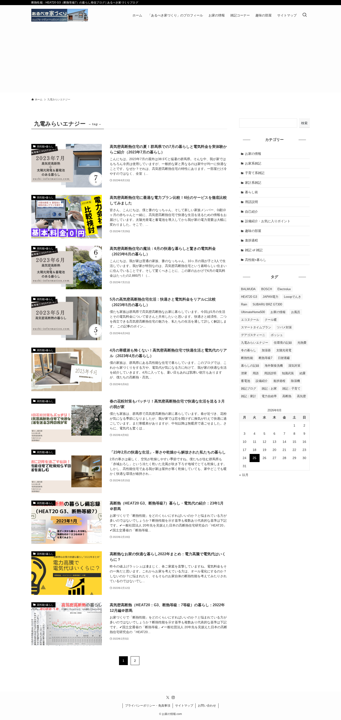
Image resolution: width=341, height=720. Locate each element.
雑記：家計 (248, 396)
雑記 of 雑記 (254, 250)
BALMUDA (248, 289)
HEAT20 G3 (249, 296)
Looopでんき (292, 296)
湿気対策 (294, 365)
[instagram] (173, 697)
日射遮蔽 (284, 358)
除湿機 (295, 381)
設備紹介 (262, 381)
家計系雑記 (253, 182)
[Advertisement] (170, 60)
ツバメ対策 (284, 327)
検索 (304, 123)
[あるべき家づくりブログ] (59, 15)
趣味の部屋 (253, 231)
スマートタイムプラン (256, 327)
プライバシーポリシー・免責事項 (147, 705)
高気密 (301, 396)
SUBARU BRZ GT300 (267, 304)
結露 (302, 373)
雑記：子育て (291, 388)
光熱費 (301, 342)
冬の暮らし (248, 350)
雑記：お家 (269, 388)
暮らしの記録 (250, 365)
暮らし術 (251, 192)
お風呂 (295, 312)
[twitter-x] (168, 697)
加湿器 (266, 350)
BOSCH (266, 289)
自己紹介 (251, 211)
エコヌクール (250, 319)
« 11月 (243, 475)
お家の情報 (253, 153)
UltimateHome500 (253, 312)
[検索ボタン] (304, 15)
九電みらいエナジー (254, 342)
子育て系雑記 (254, 173)
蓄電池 (245, 381)
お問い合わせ (207, 705)
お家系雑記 (253, 163)
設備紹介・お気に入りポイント (267, 221)
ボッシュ (277, 335)
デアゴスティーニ (253, 335)
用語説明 (251, 202)
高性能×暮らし (255, 260)
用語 (256, 373)
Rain (244, 304)
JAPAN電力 (270, 296)
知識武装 (288, 373)
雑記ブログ (248, 388)
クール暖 (271, 319)
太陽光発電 (283, 350)
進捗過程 (251, 240)
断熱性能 (247, 358)
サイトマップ (184, 705)
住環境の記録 (283, 342)
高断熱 (286, 396)
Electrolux (284, 289)
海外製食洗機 (274, 365)
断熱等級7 (265, 358)
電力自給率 (269, 396)
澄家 (244, 373)
